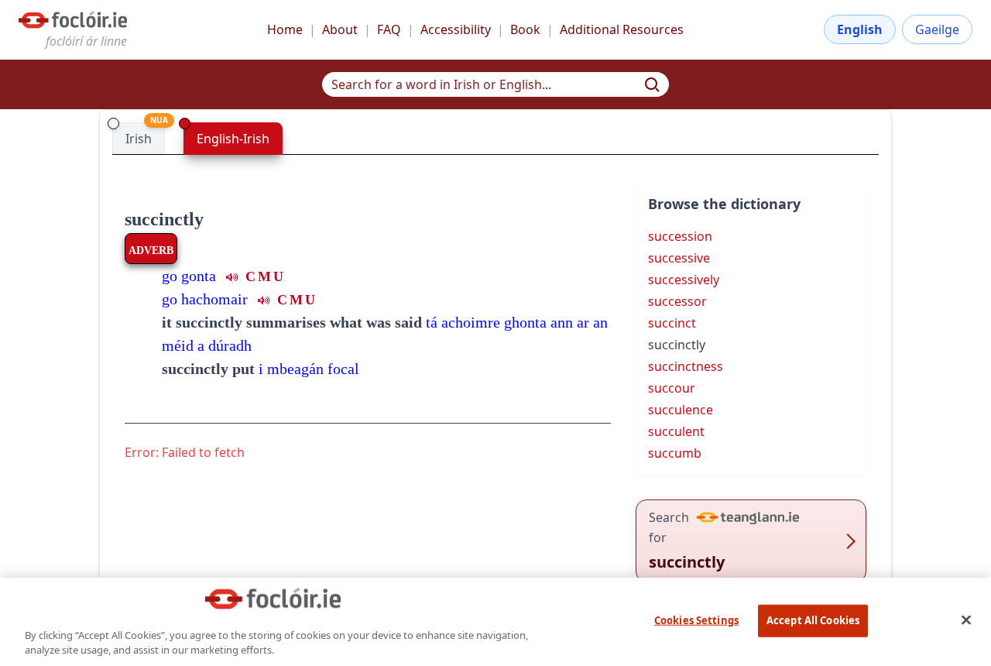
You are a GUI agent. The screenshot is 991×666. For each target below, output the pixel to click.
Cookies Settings (696, 620)
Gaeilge (937, 29)
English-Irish (233, 138)
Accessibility (455, 29)
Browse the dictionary (724, 203)
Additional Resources (622, 29)
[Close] (966, 619)
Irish (138, 138)
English (860, 29)
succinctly (164, 219)
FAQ (389, 29)
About (340, 29)
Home (285, 29)
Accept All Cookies (812, 620)
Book (525, 29)
